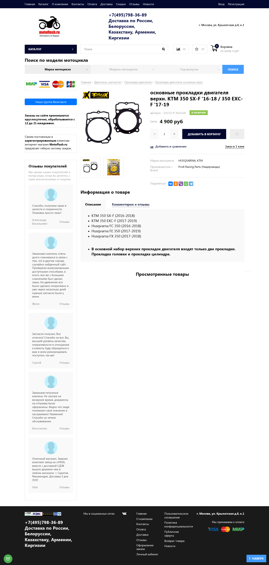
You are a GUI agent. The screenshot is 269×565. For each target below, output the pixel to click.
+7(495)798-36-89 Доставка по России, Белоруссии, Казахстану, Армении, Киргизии (132, 26)
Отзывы (134, 4)
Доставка (106, 4)
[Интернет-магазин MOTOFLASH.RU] (42, 26)
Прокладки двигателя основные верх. (179, 82)
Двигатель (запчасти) (107, 82)
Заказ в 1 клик (234, 146)
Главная (30, 4)
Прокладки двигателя (138, 82)
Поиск (233, 69)
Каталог (43, 4)
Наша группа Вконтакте (50, 102)
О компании (60, 4)
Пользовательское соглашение (176, 515)
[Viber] (181, 184)
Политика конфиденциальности (178, 524)
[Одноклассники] (175, 184)
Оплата (92, 4)
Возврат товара (174, 541)
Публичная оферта (171, 533)
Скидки (121, 4)
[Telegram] (191, 184)
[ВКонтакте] (170, 184)
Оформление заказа (145, 547)
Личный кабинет (147, 554)
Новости (148, 4)
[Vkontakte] (124, 513)
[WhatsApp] (186, 184)
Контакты (78, 4)
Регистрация (236, 4)
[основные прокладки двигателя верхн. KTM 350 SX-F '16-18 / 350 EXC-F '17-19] (113, 122)
